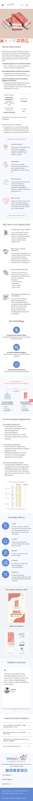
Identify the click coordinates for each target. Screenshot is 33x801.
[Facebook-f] (7, 770)
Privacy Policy (17, 791)
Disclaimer (25, 791)
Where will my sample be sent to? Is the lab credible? (15, 740)
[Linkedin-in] (18, 770)
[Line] (11, 770)
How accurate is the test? (12, 746)
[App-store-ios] (25, 770)
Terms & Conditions (7, 791)
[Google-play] (22, 770)
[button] (2, 5)
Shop (26, 5)
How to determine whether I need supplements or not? (14, 726)
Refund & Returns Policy (16, 793)
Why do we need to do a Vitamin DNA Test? (14, 733)
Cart (22, 5)
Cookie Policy (5, 793)
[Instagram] (14, 770)
